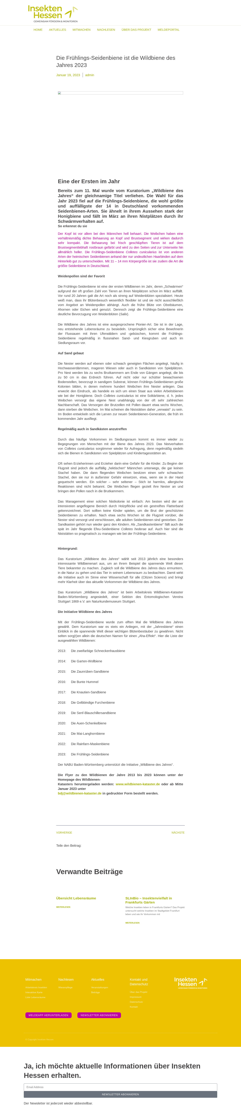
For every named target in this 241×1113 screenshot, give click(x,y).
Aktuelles (57, 29)
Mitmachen (81, 29)
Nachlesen (106, 29)
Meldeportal (169, 29)
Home (38, 29)
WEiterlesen (63, 907)
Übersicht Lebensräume (76, 898)
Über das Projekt (136, 29)
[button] (88, 845)
